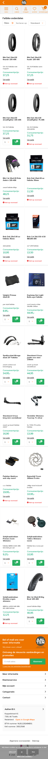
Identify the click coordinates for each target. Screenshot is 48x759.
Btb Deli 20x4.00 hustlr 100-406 (34, 58)
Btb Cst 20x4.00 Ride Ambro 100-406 (12, 179)
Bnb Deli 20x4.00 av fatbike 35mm (35, 179)
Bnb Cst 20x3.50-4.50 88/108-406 (36, 237)
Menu (6, 12)
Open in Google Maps (25, 719)
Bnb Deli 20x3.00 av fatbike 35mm (11, 237)
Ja (22, 752)
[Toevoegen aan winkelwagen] (16, 142)
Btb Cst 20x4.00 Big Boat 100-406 (35, 598)
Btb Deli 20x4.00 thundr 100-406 (10, 58)
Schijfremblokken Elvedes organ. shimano (10, 599)
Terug (3, 2)
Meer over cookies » (24, 756)
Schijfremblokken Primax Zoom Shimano (10, 538)
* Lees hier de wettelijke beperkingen (17, 666)
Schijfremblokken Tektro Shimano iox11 (34, 538)
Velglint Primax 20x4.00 (9, 296)
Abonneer (37, 661)
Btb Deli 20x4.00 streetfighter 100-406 (12, 119)
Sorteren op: (21, 23)
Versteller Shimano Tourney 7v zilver (35, 417)
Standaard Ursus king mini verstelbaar (12, 417)
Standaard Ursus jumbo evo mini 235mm (34, 357)
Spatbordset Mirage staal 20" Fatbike (11, 356)
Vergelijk (6, 79)
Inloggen (26, 12)
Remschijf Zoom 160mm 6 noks (34, 477)
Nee (33, 752)
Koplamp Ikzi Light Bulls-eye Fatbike (35, 296)
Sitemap (35, 741)
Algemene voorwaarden (20, 741)
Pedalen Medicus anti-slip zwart (10, 477)
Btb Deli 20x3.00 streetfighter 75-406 (35, 119)
